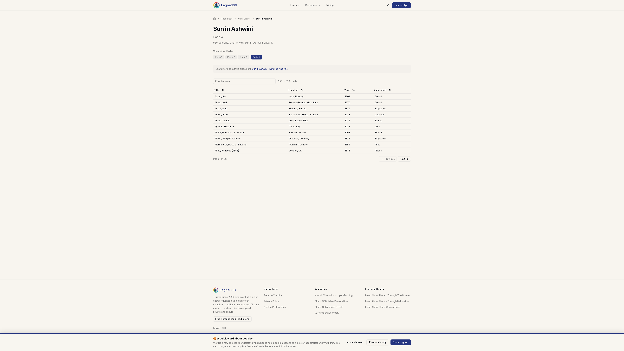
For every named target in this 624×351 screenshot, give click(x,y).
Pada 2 (231, 57)
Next (402, 158)
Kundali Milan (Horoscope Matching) (334, 295)
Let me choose (354, 342)
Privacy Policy (271, 301)
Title (216, 90)
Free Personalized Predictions (232, 319)
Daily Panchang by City (327, 313)
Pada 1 (218, 57)
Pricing (330, 5)
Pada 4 (256, 57)
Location (293, 90)
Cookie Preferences (275, 307)
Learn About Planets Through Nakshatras (387, 301)
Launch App (401, 5)
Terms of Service (273, 295)
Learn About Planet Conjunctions (382, 307)
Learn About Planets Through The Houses (387, 295)
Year (347, 90)
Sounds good (400, 342)
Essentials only (377, 342)
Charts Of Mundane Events (329, 307)
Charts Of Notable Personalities (331, 301)
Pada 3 (243, 57)
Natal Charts (244, 18)
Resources (227, 18)
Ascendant (380, 90)
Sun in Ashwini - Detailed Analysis (270, 68)
